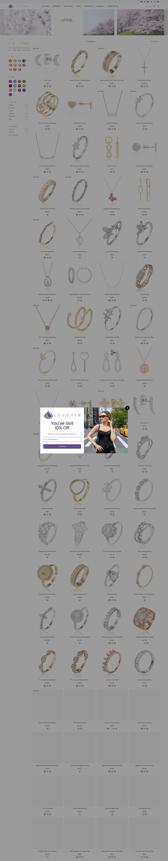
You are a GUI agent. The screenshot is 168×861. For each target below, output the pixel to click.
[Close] (127, 408)
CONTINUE (62, 446)
